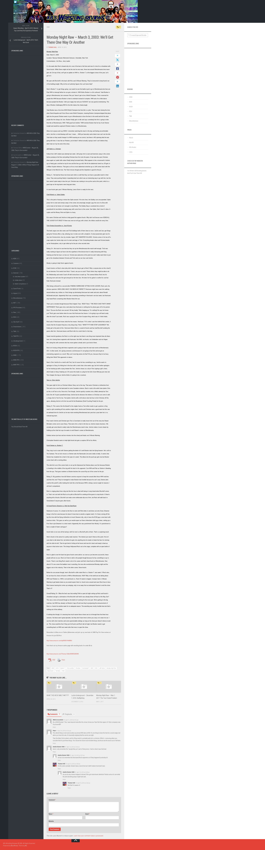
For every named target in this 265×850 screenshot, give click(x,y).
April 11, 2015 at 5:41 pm (71, 720)
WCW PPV (16, 350)
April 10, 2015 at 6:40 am (83, 783)
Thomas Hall (52, 47)
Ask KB (131, 142)
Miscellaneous (17, 298)
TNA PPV (16, 336)
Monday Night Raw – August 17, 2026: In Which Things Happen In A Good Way (25, 164)
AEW (14, 259)
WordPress (14, 846)
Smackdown (17, 327)
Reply (54, 727)
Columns (16, 263)
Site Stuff (16, 322)
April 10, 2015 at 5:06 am (73, 747)
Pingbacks (69, 714)
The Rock (57, 671)
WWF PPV (16, 365)
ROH (14, 317)
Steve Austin (50, 671)
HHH (96, 668)
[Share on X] (117, 58)
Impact (15, 293)
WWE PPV (16, 360)
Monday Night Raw (111, 668)
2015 (57, 668)
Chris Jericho (70, 668)
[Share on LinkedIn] (117, 84)
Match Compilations (20, 284)
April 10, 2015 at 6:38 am (83, 772)
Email (87, 814)
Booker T (62, 668)
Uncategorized (18, 341)
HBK (92, 668)
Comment (52, 800)
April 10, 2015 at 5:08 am (73, 763)
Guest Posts (17, 288)
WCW (15, 346)
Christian (78, 668)
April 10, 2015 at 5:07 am (78, 755)
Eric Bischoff (85, 668)
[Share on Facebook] (117, 66)
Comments (55, 714)
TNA (14, 331)
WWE (63, 671)
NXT (14, 303)
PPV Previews (17, 308)
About (131, 138)
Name (51, 814)
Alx (26, 846)
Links (130, 152)
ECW (14, 268)
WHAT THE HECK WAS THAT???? (58, 695)
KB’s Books (132, 147)
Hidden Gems (18, 280)
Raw (48, 27)
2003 (53, 668)
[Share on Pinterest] (117, 75)
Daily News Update (20, 276)
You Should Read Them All (19, 427)
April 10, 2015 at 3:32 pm (64, 730)
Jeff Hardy (102, 668)
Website (51, 821)
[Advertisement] (25, 88)
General (15, 273)
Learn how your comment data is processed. (89, 836)
